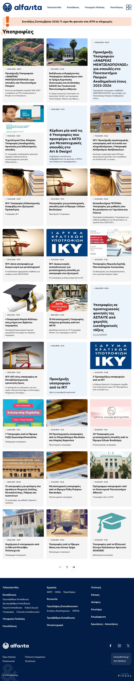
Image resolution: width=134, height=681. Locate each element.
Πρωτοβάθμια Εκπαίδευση (16, 599)
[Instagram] (119, 646)
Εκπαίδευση (73, 7)
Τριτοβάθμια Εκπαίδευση (61, 617)
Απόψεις (95, 602)
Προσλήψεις (69, 592)
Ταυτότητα (30, 661)
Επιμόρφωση (98, 616)
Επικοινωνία (9, 661)
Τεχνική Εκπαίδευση (12, 607)
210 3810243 (119, 661)
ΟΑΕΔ (58, 592)
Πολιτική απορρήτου (35, 657)
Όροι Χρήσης (9, 657)
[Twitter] (128, 646)
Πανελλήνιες (116, 7)
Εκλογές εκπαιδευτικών (28, 611)
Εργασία (51, 587)
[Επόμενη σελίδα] (73, 567)
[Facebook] (110, 646)
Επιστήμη (96, 609)
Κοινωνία (52, 598)
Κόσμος (95, 594)
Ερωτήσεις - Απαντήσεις (104, 624)
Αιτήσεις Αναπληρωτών (58, 610)
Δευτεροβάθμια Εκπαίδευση (16, 603)
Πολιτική (96, 587)
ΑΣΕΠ (49, 592)
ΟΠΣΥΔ (75, 610)
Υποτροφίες (8, 611)
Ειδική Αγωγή (31, 607)
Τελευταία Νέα (54, 7)
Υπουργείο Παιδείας (95, 7)
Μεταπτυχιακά (55, 625)
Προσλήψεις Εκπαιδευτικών (62, 606)
